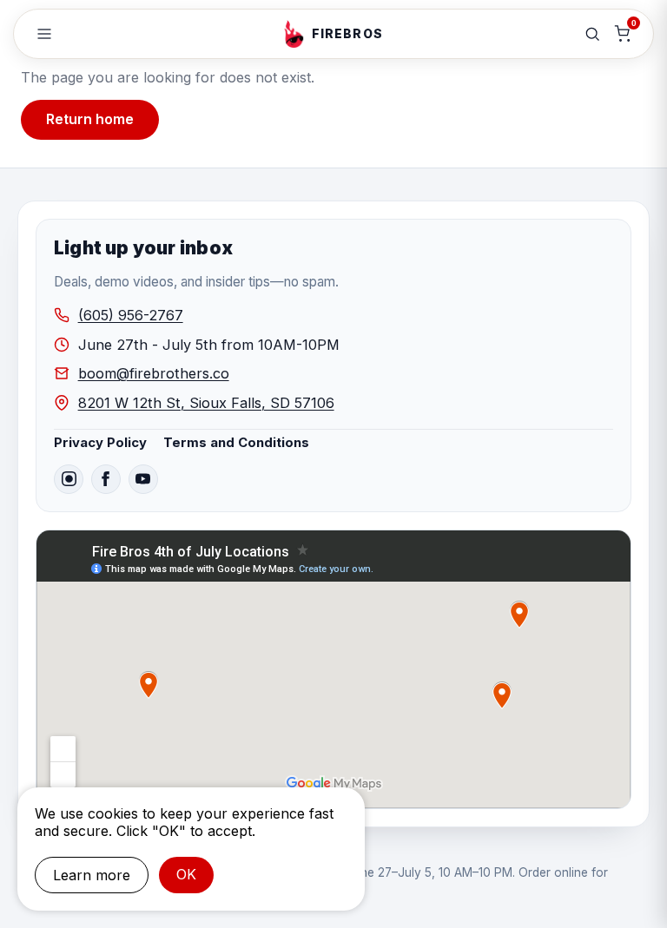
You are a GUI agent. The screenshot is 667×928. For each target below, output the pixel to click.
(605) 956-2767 (130, 315)
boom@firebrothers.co (153, 373)
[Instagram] (68, 479)
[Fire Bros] (293, 34)
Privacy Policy (100, 443)
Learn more (91, 875)
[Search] (592, 34)
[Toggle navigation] (44, 33)
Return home (90, 119)
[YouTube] (143, 479)
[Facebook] (106, 479)
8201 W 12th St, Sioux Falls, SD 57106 (206, 402)
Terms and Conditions (236, 443)
